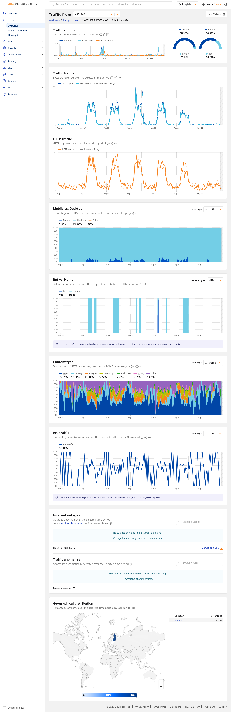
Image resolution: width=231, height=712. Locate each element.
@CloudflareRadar (72, 523)
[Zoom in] (161, 682)
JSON (66, 373)
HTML (141, 373)
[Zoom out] (161, 686)
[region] (109, 652)
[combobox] (113, 4)
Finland (179, 620)
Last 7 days (217, 15)
